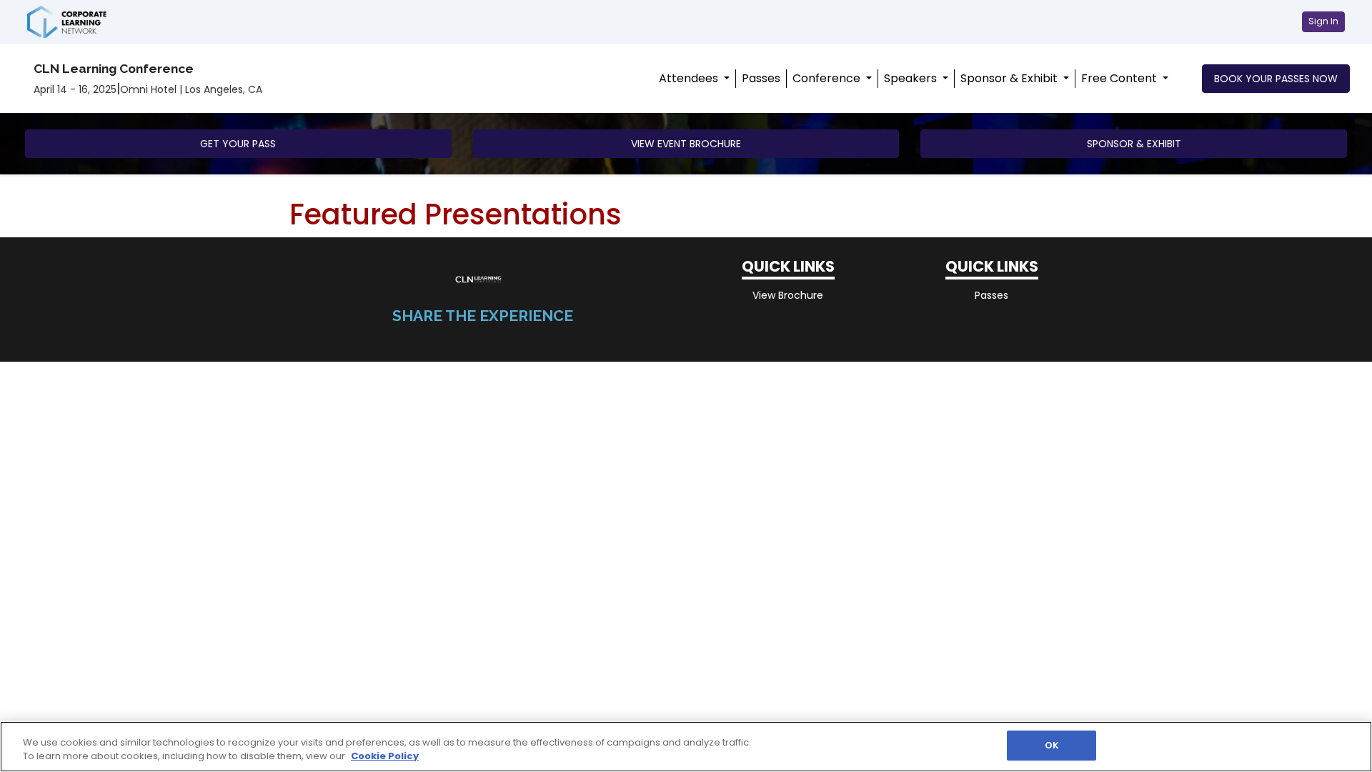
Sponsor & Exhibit (1010, 78)
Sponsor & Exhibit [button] (1134, 144)
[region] (686, 746)
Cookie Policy (385, 756)
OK (1052, 745)
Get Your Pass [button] (238, 144)
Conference (827, 78)
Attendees (690, 78)
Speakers (912, 78)
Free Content (1120, 78)
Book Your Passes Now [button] (1276, 78)
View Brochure (787, 295)
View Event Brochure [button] (686, 144)
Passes (761, 78)
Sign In (1323, 21)
